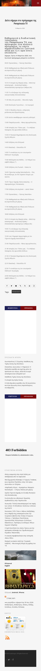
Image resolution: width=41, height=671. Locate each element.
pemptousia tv (16, 291)
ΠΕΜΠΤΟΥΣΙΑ (12, 308)
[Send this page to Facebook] (7, 286)
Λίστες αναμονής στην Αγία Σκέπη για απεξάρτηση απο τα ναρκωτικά (17, 475)
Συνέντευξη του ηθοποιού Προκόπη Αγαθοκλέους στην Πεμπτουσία (17, 499)
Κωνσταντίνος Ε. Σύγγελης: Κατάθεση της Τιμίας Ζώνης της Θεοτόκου (19, 362)
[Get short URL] (20, 286)
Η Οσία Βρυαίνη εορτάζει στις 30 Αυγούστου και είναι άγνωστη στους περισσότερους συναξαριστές (20, 385)
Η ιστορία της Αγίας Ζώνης (14, 380)
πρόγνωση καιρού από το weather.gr (15, 629)
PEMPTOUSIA (12, 396)
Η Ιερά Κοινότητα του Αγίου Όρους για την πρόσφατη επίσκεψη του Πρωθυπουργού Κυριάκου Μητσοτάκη (19, 530)
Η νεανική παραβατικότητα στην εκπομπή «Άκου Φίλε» (19, 537)
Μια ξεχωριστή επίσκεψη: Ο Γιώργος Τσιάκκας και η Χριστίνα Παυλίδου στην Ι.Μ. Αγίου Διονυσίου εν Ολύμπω (20, 482)
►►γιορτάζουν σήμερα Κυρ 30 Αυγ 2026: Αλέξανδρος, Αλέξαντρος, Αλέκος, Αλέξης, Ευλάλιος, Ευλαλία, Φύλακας (19, 604)
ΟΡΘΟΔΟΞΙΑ (28, 308)
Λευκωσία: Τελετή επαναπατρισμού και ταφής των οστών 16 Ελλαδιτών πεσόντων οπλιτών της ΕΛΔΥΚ (20, 506)
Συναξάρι (11, 598)
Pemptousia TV (18, 42)
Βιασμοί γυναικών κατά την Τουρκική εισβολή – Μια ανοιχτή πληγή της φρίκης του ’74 (20, 543)
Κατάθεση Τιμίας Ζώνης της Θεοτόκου (18, 377)
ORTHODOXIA (28, 396)
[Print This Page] (29, 286)
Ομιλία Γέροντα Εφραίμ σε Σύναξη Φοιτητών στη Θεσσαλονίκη (20, 494)
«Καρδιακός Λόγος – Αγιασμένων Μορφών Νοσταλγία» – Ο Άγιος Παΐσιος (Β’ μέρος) (19, 488)
